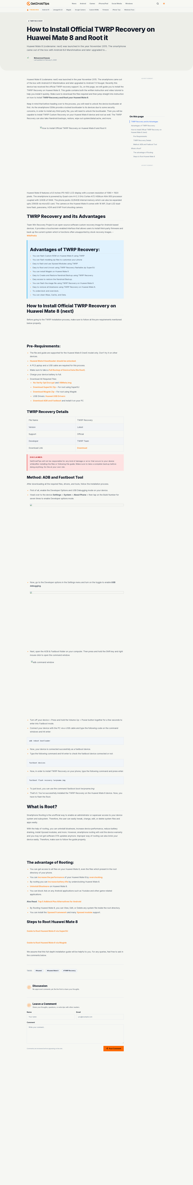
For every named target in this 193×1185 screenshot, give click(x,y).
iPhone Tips (117, 10)
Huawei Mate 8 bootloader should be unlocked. (53, 361)
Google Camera (80, 10)
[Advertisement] (75, 334)
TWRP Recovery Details (142, 140)
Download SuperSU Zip (44, 387)
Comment (31, 1022)
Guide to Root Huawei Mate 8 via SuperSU (47, 931)
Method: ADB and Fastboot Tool (145, 144)
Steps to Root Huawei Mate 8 (144, 156)
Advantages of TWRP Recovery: (143, 126)
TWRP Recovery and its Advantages (144, 122)
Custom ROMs (94, 10)
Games (92, 3)
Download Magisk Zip (43, 391)
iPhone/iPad (103, 3)
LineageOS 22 (58, 10)
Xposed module (84, 912)
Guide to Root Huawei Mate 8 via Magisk (47, 942)
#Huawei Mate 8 (52, 970)
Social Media (117, 3)
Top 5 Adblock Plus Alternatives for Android (59, 901)
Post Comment (115, 1048)
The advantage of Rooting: (143, 152)
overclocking (95, 877)
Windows (129, 3)
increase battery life (58, 882)
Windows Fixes (129, 10)
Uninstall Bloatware (39, 886)
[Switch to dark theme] (164, 3)
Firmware (106, 10)
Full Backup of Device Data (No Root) (67, 370)
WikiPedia (32, 235)
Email (78, 1012)
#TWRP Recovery (69, 970)
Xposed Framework (57, 912)
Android (83, 3)
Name (29, 1012)
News (74, 3)
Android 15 (45, 10)
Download (82, 448)
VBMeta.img (65, 382)
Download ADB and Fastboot (47, 400)
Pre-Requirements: (140, 136)
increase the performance (51, 877)
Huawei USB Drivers (55, 396)
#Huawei (39, 970)
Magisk (68, 10)
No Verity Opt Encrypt (44, 382)
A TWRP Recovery (35, 21)
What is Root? (136, 148)
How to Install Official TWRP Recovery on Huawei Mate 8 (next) (146, 131)
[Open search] (157, 3)
